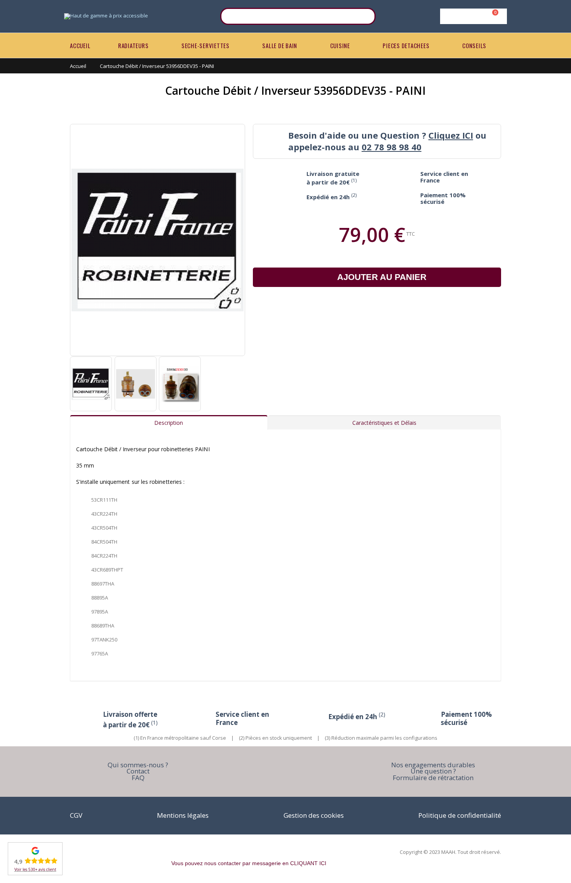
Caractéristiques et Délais (384, 422)
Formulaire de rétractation (433, 777)
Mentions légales (183, 815)
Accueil (78, 66)
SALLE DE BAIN (279, 45)
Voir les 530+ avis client (35, 869)
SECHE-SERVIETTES (205, 45)
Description (168, 422)
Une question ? (433, 771)
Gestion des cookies (314, 815)
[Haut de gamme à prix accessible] (106, 16)
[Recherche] (364, 16)
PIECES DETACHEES (406, 45)
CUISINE (340, 45)
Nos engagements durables (433, 764)
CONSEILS (474, 45)
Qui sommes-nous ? (138, 764)
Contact (138, 771)
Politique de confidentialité (459, 815)
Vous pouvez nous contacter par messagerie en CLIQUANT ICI (248, 863)
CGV (76, 815)
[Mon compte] (472, 16)
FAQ (138, 777)
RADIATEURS (133, 45)
